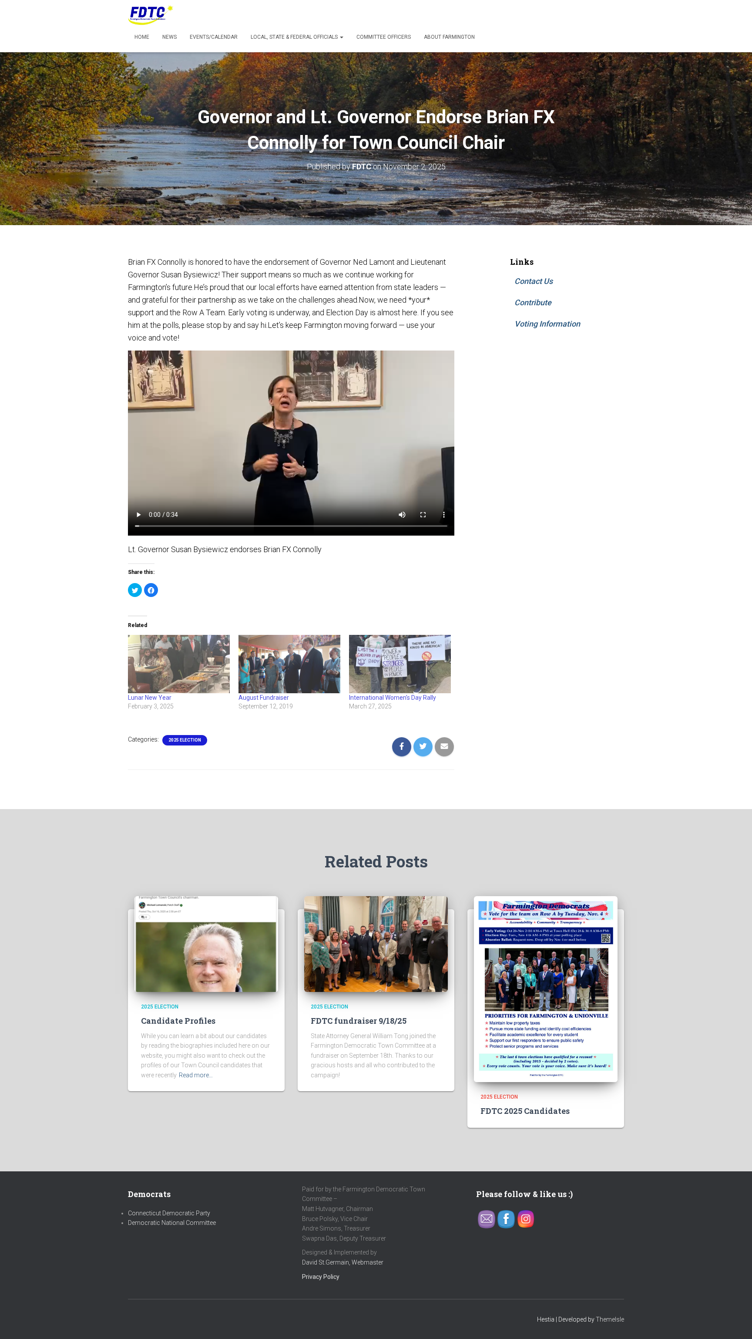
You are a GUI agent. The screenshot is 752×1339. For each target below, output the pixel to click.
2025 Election (184, 740)
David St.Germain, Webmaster (342, 1262)
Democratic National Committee (172, 1222)
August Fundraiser (263, 697)
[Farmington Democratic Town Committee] (151, 15)
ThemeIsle (610, 1319)
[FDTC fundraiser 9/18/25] (376, 943)
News (169, 37)
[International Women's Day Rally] (400, 664)
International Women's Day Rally (392, 697)
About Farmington (449, 37)
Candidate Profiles (178, 1020)
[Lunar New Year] (179, 664)
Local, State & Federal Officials (295, 37)
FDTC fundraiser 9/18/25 (358, 1020)
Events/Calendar (214, 37)
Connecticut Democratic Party (169, 1213)
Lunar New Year (149, 697)
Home (141, 37)
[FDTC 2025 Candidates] (546, 988)
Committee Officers (383, 37)
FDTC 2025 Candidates (525, 1111)
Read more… (196, 1075)
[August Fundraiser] (289, 664)
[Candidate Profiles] (206, 943)
